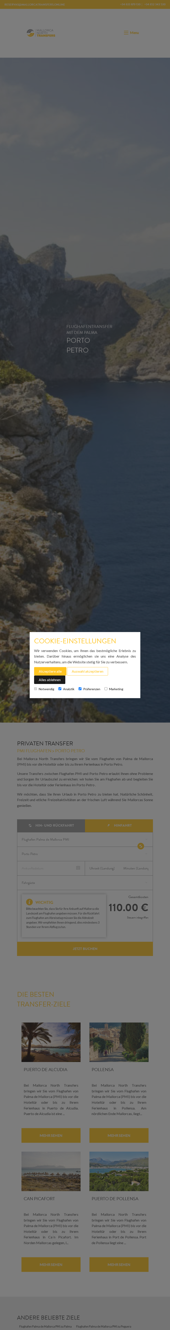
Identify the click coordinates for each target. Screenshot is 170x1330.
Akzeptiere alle (50, 671)
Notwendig (46, 689)
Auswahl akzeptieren (87, 671)
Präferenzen (91, 689)
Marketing (116, 689)
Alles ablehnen (50, 680)
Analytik (68, 689)
